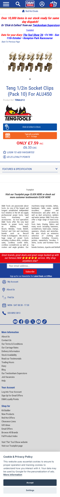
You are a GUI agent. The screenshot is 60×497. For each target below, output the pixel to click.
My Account (13, 281)
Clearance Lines (9, 421)
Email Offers (7, 428)
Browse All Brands (10, 432)
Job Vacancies (8, 377)
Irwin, (39, 224)
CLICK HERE (36, 194)
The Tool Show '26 (33, 34)
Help (4, 380)
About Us (11, 289)
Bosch (4, 229)
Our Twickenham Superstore (14, 373)
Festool (5, 231)
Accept (30, 482)
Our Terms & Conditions (12, 344)
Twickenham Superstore (46, 25)
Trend (19, 229)
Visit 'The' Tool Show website (15, 442)
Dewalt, (25, 226)
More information (12, 474)
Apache (48, 247)
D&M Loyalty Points (10, 399)
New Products (8, 414)
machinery (16, 217)
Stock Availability (9, 355)
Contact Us (6, 340)
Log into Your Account (12, 392)
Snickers (40, 247)
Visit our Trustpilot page (12, 445)
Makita (13, 226)
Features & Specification (17, 169)
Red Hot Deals (32, 11)
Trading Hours (8, 362)
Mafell (25, 229)
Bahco (52, 224)
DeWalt (57, 247)
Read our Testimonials (11, 358)
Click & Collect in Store (30, 127)
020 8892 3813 (14, 313)
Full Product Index (10, 436)
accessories (6, 219)
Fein (14, 231)
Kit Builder (6, 410)
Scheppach (13, 236)
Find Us (11, 297)
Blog (4, 369)
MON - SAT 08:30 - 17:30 (18, 305)
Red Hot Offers (8, 417)
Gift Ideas (6, 425)
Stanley (45, 224)
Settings (30, 490)
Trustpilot (30, 30)
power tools (18, 215)
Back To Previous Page (11, 42)
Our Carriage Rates (10, 347)
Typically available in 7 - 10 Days (30, 135)
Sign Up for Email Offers (12, 395)
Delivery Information (11, 351)
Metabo (11, 229)
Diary (4, 366)
